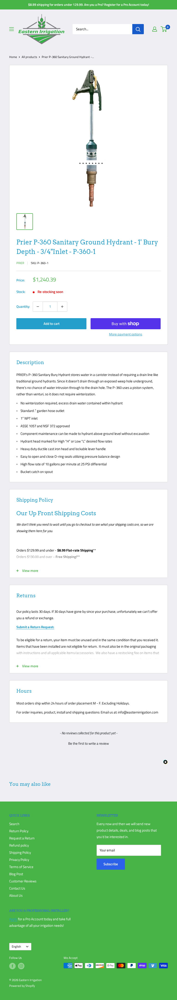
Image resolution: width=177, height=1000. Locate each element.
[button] (88, 743)
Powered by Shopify (22, 985)
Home (13, 57)
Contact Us (17, 888)
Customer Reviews (22, 881)
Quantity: (23, 306)
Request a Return (22, 838)
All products (29, 57)
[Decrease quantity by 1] (38, 306)
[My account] (154, 29)
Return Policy (18, 831)
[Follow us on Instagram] (21, 966)
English (16, 946)
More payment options (125, 334)
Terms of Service (21, 866)
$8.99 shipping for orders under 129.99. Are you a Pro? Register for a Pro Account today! (88, 4)
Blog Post (16, 874)
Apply (13, 919)
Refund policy (19, 845)
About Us (16, 895)
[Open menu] (11, 29)
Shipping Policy (20, 852)
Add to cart (51, 323)
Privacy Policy (19, 859)
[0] (164, 29)
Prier (20, 263)
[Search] (138, 29)
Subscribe (110, 864)
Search (14, 823)
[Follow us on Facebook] (12, 966)
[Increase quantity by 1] (62, 306)
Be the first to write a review (88, 743)
